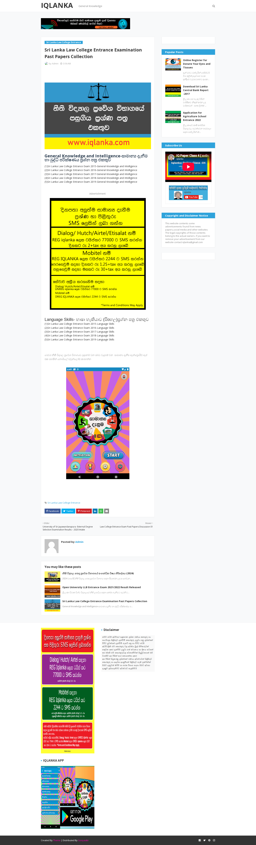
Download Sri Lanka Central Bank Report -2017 (195, 90)
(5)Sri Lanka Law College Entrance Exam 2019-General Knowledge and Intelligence (91, 181)
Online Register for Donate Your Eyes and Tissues (196, 63)
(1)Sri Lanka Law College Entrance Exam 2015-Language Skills (79, 323)
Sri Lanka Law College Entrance (64, 502)
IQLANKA (57, 5)
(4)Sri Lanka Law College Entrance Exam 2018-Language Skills (80, 335)
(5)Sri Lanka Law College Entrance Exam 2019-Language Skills (80, 339)
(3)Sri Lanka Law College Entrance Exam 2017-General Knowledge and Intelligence (91, 174)
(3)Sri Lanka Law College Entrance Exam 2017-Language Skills (80, 331)
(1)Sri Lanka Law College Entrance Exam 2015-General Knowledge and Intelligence (91, 166)
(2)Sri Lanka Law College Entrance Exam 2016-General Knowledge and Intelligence (91, 170)
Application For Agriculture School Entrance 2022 (194, 116)
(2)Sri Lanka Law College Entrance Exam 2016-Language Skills (80, 327)
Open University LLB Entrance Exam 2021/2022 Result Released (101, 587)
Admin (55, 63)
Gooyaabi (83, 840)
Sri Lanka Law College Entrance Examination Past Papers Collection (104, 601)
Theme (56, 840)
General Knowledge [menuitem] (90, 6)
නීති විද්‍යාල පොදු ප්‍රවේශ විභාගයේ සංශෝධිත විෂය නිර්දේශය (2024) (98, 573)
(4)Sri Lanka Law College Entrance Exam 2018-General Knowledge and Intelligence (91, 178)
